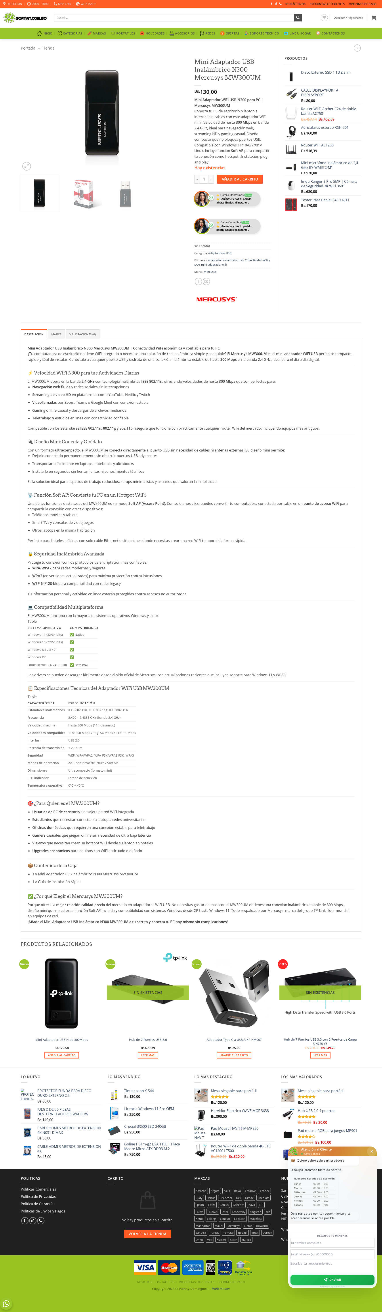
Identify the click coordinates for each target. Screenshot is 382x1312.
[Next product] (357, 47)
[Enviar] (298, 17)
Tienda (48, 48)
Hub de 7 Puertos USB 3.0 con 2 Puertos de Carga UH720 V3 (320, 1041)
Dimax (249, 1198)
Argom (215, 1191)
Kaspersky (238, 1212)
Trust (255, 1233)
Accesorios (185, 33)
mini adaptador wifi (214, 265)
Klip (267, 1212)
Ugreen (267, 1233)
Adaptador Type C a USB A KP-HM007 (234, 1040)
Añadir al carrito (240, 179)
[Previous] (30, 113)
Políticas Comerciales (38, 1189)
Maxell (219, 1226)
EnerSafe (263, 1198)
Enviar (335, 1280)
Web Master (221, 1289)
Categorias (72, 33)
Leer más (148, 1055)
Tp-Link (242, 1233)
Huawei (213, 1212)
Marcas (99, 33)
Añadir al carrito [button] (62, 1055)
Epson (200, 1205)
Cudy (199, 1198)
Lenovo (225, 1219)
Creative (250, 1191)
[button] (349, 17)
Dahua (211, 1198)
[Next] (179, 113)
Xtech (233, 1240)
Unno (199, 1240)
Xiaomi (221, 1240)
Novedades (155, 33)
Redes (210, 33)
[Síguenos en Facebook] (271, 4)
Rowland (262, 1226)
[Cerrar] (372, 1151)
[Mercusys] (216, 299)
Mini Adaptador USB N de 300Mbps (61, 1040)
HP (261, 1205)
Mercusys (210, 272)
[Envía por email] (206, 281)
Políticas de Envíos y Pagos (43, 1211)
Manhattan (203, 1226)
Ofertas (232, 33)
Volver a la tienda (147, 1233)
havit (251, 1205)
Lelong (211, 1219)
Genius (224, 1205)
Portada (28, 48)
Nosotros (145, 1282)
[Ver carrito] (374, 17)
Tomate (228, 1233)
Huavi (199, 1212)
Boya (237, 1191)
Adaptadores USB (219, 253)
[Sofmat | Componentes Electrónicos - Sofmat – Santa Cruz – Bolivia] (25, 18)
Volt (209, 1240)
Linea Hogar (300, 33)
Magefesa (256, 1219)
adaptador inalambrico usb (226, 260)
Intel (225, 1212)
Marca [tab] (56, 334)
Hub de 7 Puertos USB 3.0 (148, 1040)
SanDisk (201, 1233)
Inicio (48, 33)
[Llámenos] (280, 4)
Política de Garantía (37, 1203)
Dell (238, 1198)
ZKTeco (246, 1240)
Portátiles (125, 33)
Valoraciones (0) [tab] (82, 334)
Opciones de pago (362, 4)
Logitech (239, 1219)
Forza (211, 1205)
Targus (214, 1233)
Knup (199, 1219)
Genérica (238, 1205)
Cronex (264, 1191)
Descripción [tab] (34, 334)
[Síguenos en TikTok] (276, 4)
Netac (248, 1226)
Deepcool (226, 1198)
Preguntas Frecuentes (327, 4)
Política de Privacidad (38, 1196)
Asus (227, 1191)
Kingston (255, 1212)
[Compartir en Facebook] (198, 281)
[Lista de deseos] (324, 17)
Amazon (201, 1191)
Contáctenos (295, 4)
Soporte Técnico (264, 33)
